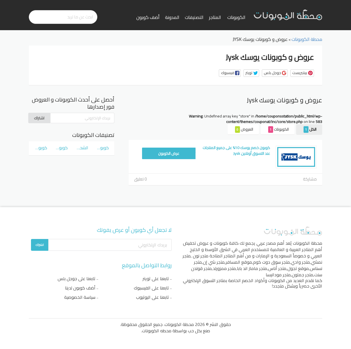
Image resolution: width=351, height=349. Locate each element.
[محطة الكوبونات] (288, 14)
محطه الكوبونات (156, 331)
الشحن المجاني (81, 147)
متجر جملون (302, 275)
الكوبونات (236, 17)
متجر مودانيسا (278, 275)
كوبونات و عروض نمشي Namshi (61, 147)
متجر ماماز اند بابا (252, 268)
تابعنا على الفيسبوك (151, 288)
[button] (230, 73)
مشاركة (310, 179)
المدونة (172, 17)
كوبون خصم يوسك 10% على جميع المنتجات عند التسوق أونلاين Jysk (236, 150)
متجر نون (200, 256)
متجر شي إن (214, 262)
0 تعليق (140, 179)
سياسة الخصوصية (79, 297)
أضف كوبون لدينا (80, 288)
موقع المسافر (239, 262)
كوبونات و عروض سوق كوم (102, 147)
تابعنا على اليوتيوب (152, 297)
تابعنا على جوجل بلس (76, 278)
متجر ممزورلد (224, 268)
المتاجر (215, 17)
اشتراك (39, 118)
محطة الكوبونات (307, 243)
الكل (310, 129)
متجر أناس (277, 268)
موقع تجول (298, 268)
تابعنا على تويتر (156, 278)
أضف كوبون (148, 17)
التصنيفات (194, 17)
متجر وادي (300, 262)
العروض (245, 129)
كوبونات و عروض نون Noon (40, 147)
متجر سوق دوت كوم (271, 262)
